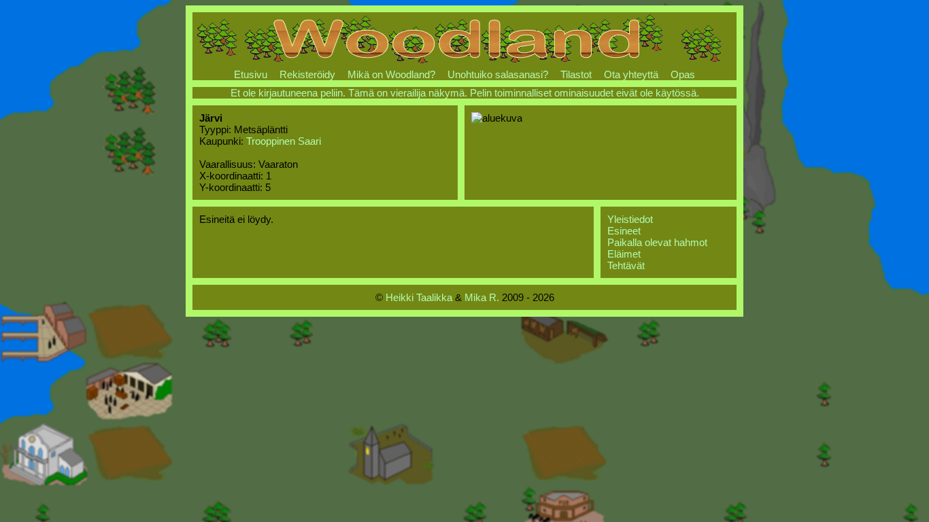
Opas (683, 74)
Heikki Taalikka (419, 297)
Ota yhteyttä (631, 74)
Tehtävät (626, 265)
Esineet (624, 231)
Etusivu (250, 74)
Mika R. (481, 297)
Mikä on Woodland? (391, 74)
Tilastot (576, 74)
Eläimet (624, 254)
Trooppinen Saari (283, 141)
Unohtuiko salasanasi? (497, 74)
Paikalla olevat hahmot (657, 242)
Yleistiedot (630, 219)
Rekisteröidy (307, 74)
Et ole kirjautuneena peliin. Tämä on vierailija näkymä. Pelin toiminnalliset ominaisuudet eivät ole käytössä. (465, 93)
